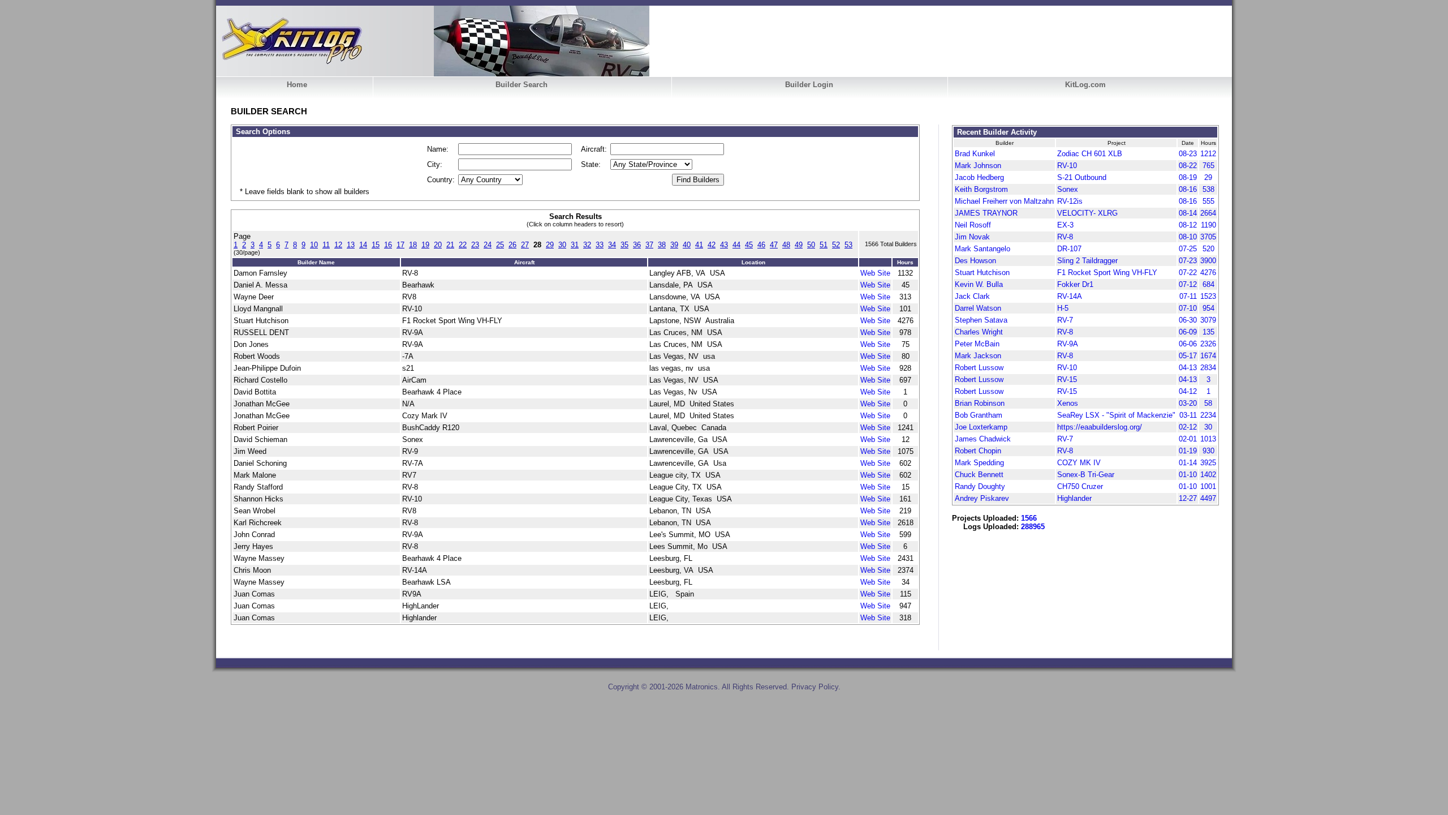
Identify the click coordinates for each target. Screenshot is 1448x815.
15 (376, 245)
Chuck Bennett (979, 474)
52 (836, 245)
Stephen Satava (981, 320)
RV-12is (1070, 201)
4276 (1208, 272)
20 (438, 245)
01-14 (1188, 462)
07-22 (1188, 272)
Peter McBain (977, 344)
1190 (1208, 225)
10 (314, 245)
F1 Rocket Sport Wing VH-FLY (1107, 272)
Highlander (1074, 498)
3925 (1208, 462)
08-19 (1188, 177)
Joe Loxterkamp (981, 427)
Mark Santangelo (982, 248)
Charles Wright (979, 332)
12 (338, 245)
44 (736, 245)
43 (724, 245)
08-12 (1188, 225)
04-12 (1188, 391)
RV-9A (1067, 344)
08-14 (1188, 213)
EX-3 (1065, 225)
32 (587, 245)
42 (712, 245)
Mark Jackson (978, 355)
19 (425, 245)
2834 (1208, 367)
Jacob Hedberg (979, 177)
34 (612, 245)
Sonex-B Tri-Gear (1085, 474)
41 (699, 245)
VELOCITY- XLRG (1087, 213)
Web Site (875, 273)
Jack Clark (972, 296)
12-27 (1188, 498)
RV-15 (1067, 379)
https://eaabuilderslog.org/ (1099, 427)
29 (550, 245)
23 (475, 245)
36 (637, 245)
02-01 (1188, 439)
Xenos (1067, 403)
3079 (1208, 320)
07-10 (1188, 308)
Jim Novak (972, 237)
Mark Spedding (979, 462)
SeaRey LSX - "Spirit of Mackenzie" (1116, 415)
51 (824, 245)
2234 (1208, 415)
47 (774, 245)
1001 (1208, 486)
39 (674, 245)
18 (413, 245)
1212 (1208, 153)
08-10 (1188, 237)
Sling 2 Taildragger (1087, 260)
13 (351, 245)
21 (450, 245)
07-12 (1188, 284)
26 (512, 245)
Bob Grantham (978, 415)
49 (799, 245)
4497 (1208, 498)
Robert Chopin (978, 451)
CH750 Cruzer (1080, 486)
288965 (1033, 526)
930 (1208, 451)
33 (600, 245)
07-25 (1188, 248)
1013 (1208, 439)
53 (848, 245)
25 (500, 245)
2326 (1208, 344)
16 (388, 245)
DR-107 (1069, 248)
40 (687, 245)
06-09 (1188, 332)
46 (761, 245)
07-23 (1188, 260)
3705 (1208, 237)
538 (1208, 189)
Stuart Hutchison (982, 272)
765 (1208, 165)
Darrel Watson (978, 308)
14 (363, 245)
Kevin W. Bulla (979, 284)
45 (749, 245)
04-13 (1188, 367)
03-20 (1188, 403)
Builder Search (521, 84)
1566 (1029, 518)
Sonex (1067, 189)
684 (1208, 284)
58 (1208, 403)
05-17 (1188, 355)
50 (811, 245)
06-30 (1188, 320)
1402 (1208, 474)
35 (624, 245)
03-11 (1188, 415)
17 (400, 245)
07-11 (1188, 296)
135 (1208, 332)
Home (297, 84)
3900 (1208, 260)
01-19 (1188, 451)
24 (488, 245)
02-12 (1188, 427)
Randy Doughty (980, 486)
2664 (1208, 213)
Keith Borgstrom (981, 189)
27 (525, 245)
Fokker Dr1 (1075, 284)
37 (649, 245)
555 (1208, 201)
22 (463, 245)
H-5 (1062, 308)
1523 (1208, 296)
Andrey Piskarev (982, 498)
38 (662, 245)
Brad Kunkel (975, 153)
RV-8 (1065, 237)
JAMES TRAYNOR (986, 213)
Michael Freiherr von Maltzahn (1004, 201)
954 (1208, 308)
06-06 (1188, 344)
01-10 (1188, 474)
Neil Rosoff (973, 225)
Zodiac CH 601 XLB (1089, 153)
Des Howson (975, 260)
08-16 (1188, 189)
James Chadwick (983, 439)
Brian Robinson (980, 403)
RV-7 (1065, 320)
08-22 (1188, 165)
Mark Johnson (978, 165)
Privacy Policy (814, 687)
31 (575, 245)
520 (1208, 248)
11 (326, 245)
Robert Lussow (979, 367)
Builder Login (809, 84)
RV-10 (1067, 165)
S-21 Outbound (1081, 177)
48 (786, 245)
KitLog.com (1085, 84)
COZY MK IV (1079, 462)
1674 (1208, 355)
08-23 (1188, 153)
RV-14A (1069, 296)
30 (562, 245)
